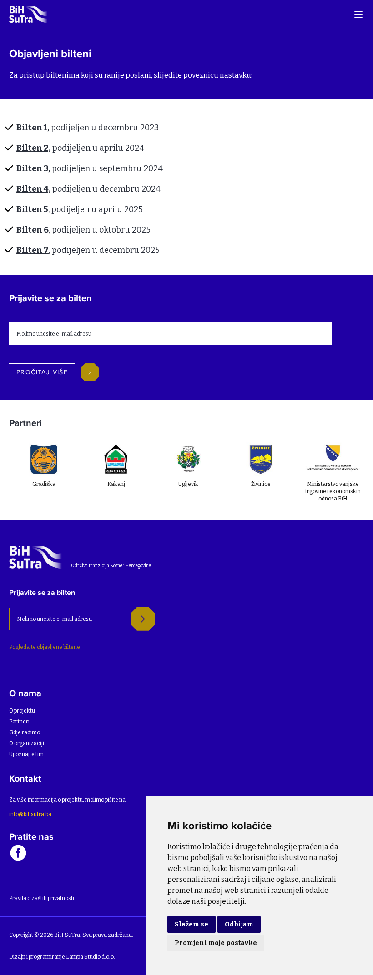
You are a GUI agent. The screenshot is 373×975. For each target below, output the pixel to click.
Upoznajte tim (26, 754)
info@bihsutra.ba (30, 814)
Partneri (19, 721)
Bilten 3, (33, 168)
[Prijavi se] (143, 619)
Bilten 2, (33, 148)
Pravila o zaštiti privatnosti (41, 898)
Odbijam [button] (239, 924)
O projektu (22, 711)
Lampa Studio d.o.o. (90, 957)
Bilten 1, (32, 128)
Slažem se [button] (191, 924)
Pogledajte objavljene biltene (44, 647)
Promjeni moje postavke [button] (216, 943)
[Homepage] (29, 14)
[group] (42, 470)
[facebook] (18, 852)
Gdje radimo (24, 732)
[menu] (358, 14)
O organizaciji (26, 743)
